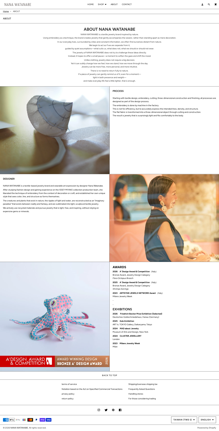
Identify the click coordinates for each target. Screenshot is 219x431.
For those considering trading (142, 398)
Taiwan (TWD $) (182, 419)
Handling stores (135, 394)
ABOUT (114, 4)
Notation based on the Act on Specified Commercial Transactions (92, 389)
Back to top (109, 375)
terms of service (69, 384)
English (206, 419)
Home (6, 11)
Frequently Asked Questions (141, 389)
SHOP (101, 4)
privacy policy (68, 394)
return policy (67, 398)
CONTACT (127, 4)
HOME (90, 4)
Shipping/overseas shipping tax (142, 384)
